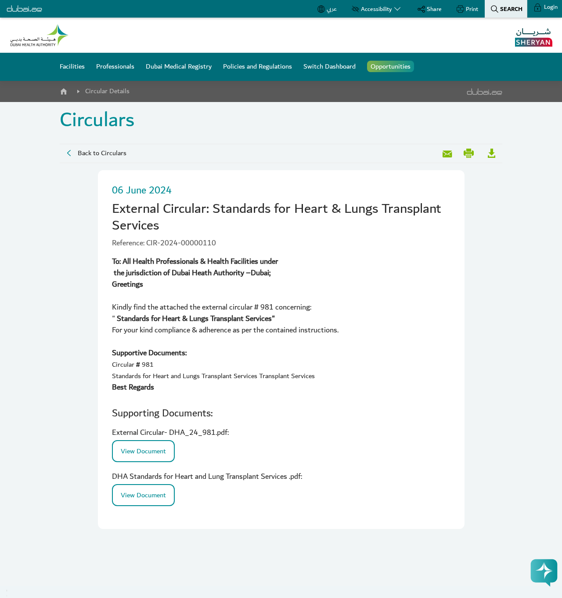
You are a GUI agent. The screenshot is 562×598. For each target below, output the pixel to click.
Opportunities (391, 66)
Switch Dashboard (329, 66)
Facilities (72, 66)
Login (550, 7)
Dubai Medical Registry (179, 66)
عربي (332, 9)
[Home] (63, 89)
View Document (143, 451)
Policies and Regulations (257, 66)
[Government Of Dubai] (39, 35)
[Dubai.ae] (24, 9)
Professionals (115, 66)
